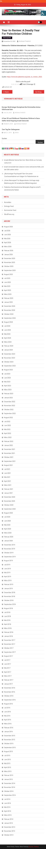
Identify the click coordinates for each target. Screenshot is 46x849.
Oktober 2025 (8, 266)
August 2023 (8, 370)
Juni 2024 (7, 330)
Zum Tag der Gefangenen (11, 129)
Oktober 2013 (8, 835)
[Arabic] (3, 148)
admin (17, 132)
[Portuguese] (20, 148)
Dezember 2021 (9, 449)
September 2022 (10, 413)
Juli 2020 (7, 517)
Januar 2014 (8, 823)
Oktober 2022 (8, 409)
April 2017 (7, 672)
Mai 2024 (7, 334)
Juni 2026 (7, 234)
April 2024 (7, 338)
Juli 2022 (7, 421)
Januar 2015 (8, 779)
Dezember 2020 (9, 497)
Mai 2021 (7, 477)
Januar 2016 (8, 731)
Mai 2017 (7, 668)
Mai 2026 (7, 238)
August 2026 (8, 227)
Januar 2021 (8, 493)
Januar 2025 (8, 302)
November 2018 (9, 596)
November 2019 (9, 549)
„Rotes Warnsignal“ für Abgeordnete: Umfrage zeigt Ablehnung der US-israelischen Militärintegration (21, 182)
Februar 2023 (8, 393)
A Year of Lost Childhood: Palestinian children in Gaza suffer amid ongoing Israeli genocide (21, 120)
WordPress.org (9, 214)
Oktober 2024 (8, 314)
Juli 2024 (7, 326)
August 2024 (8, 322)
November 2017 (9, 644)
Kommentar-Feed (10, 210)
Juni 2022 (7, 425)
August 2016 (8, 704)
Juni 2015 (7, 759)
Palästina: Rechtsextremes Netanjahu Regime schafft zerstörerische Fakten (22, 188)
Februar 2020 (8, 537)
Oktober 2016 (8, 696)
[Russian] (22, 148)
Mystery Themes (34, 846)
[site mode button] (40, 22)
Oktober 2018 (8, 600)
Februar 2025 (8, 298)
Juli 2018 (7, 612)
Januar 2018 (8, 636)
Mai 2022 (7, 429)
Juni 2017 (7, 664)
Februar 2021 (8, 489)
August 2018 (8, 608)
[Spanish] (25, 148)
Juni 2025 (7, 282)
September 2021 (10, 461)
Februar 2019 (8, 584)
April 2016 (7, 720)
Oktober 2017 (8, 648)
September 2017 (10, 652)
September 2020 (10, 509)
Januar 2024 (8, 350)
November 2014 (9, 787)
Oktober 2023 (8, 362)
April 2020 (7, 529)
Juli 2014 (7, 799)
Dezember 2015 (9, 736)
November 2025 (9, 262)
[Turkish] (28, 148)
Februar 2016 (8, 727)
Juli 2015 (7, 755)
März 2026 (7, 246)
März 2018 (7, 628)
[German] (11, 148)
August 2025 (8, 274)
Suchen (4, 138)
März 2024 (7, 342)
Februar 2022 (8, 441)
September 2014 (10, 795)
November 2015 (9, 739)
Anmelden (7, 202)
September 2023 (10, 366)
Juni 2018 (7, 616)
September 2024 (10, 318)
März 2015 (7, 771)
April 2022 (7, 433)
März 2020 (7, 533)
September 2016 (10, 700)
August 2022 (8, 417)
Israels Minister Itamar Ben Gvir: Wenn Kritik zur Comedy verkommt (23, 161)
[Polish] (17, 148)
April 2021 (7, 481)
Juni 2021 (7, 473)
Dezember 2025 (9, 258)
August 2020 (8, 513)
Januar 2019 (8, 588)
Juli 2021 (7, 469)
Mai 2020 (7, 525)
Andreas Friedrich (25, 41)
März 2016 (7, 724)
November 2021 (9, 453)
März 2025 (7, 294)
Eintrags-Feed (9, 206)
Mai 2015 (7, 763)
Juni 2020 (7, 521)
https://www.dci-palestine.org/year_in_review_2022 (24, 77)
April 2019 (7, 576)
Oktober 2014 (8, 791)
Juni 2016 (7, 712)
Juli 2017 (7, 660)
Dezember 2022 (9, 401)
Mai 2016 (7, 716)
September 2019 (10, 557)
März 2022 (7, 437)
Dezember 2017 (9, 640)
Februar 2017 (8, 680)
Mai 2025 (7, 286)
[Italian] (14, 148)
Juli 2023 (7, 374)
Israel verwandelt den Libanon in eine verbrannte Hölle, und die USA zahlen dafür (24, 168)
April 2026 (7, 242)
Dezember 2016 (9, 688)
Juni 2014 (7, 803)
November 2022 (9, 405)
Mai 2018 (7, 620)
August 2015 (8, 751)
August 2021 (8, 465)
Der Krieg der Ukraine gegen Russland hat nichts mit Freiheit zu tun (39, 92)
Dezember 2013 (9, 827)
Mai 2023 (7, 382)
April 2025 (7, 290)
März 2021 (7, 485)
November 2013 (9, 831)
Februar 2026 (8, 250)
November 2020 (9, 501)
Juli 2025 (7, 278)
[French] (8, 148)
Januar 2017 (8, 684)
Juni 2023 (7, 378)
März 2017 (7, 676)
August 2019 (8, 560)
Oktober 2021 (8, 457)
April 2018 (7, 624)
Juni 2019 (7, 568)
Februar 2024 (8, 346)
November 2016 (9, 692)
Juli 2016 (7, 708)
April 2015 (7, 767)
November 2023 (9, 358)
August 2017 (8, 656)
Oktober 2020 (8, 505)
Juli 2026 (7, 230)
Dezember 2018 (9, 592)
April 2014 (7, 811)
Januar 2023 (8, 398)
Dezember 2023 (9, 354)
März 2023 (7, 389)
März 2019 (7, 580)
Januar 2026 (8, 254)
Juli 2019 (7, 565)
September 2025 (10, 270)
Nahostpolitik (7, 37)
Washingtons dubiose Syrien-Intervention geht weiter (8, 92)
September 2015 (10, 747)
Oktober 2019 (8, 553)
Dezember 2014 (9, 783)
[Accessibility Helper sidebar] (43, 13)
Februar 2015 (8, 775)
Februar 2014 (8, 819)
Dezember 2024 (9, 306)
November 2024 (9, 310)
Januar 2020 (8, 541)
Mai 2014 (7, 807)
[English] (6, 148)
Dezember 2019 (9, 545)
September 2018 (10, 604)
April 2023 (7, 386)
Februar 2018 (8, 632)
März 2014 (7, 815)
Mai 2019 (7, 572)
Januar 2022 (8, 445)
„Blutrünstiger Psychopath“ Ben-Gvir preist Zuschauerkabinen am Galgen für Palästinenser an (21, 175)
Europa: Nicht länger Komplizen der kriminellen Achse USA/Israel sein (21, 108)
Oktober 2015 (8, 743)
